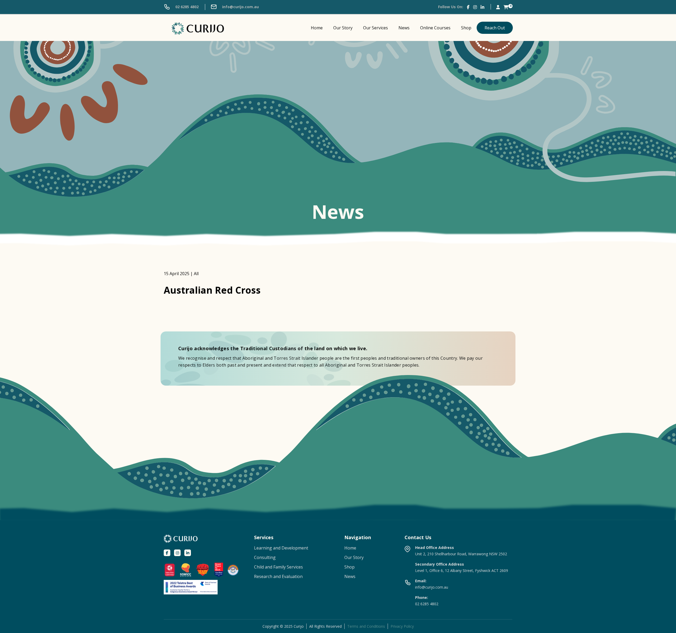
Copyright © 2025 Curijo (283, 626)
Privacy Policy (402, 626)
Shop (466, 28)
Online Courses (435, 28)
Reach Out (495, 28)
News (404, 28)
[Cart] (506, 6)
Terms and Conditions (366, 626)
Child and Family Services (278, 567)
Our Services (375, 28)
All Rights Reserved (325, 626)
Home (317, 28)
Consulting (265, 557)
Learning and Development (281, 548)
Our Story (343, 28)
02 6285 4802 (186, 6)
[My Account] (498, 6)
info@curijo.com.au (240, 6)
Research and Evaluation (278, 576)
